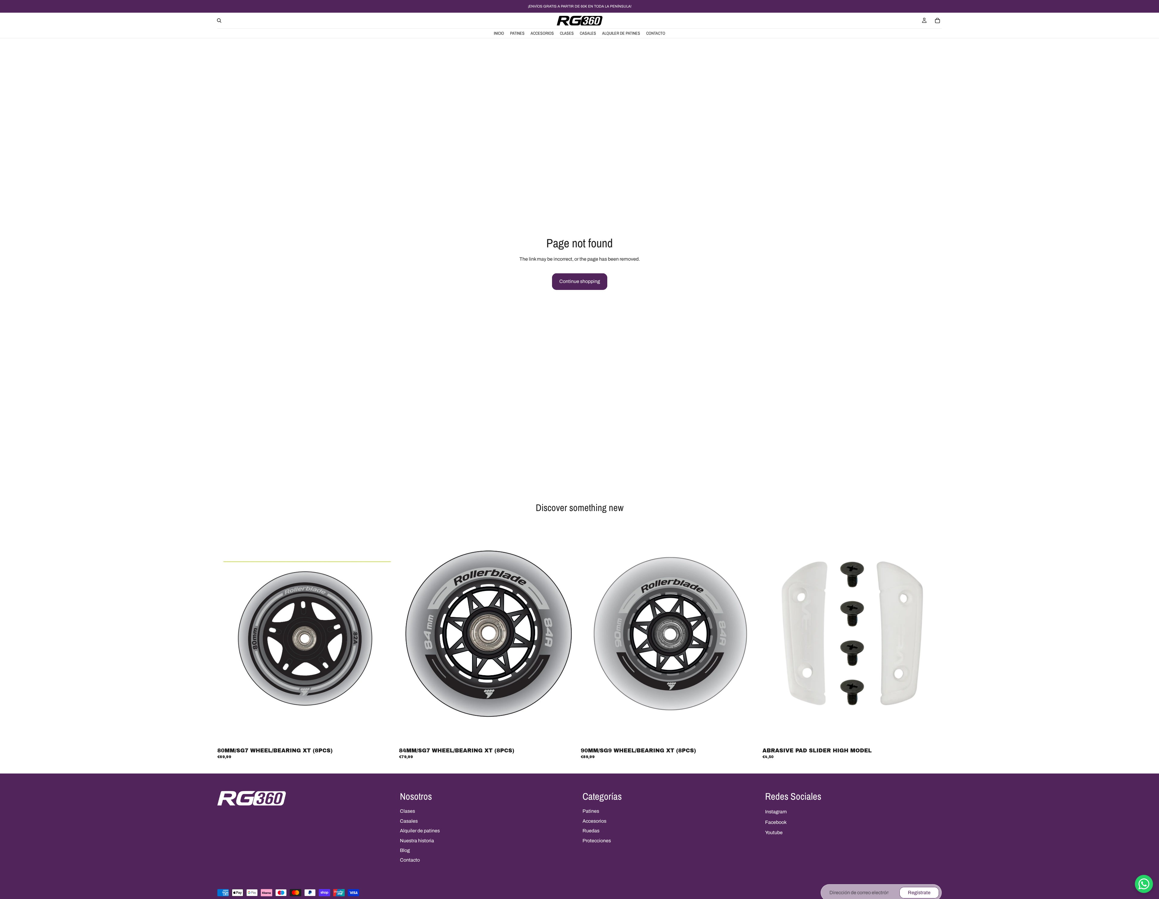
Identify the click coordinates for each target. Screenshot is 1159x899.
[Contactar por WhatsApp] (1144, 884)
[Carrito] (937, 20)
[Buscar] (219, 20)
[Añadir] (387, 736)
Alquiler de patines (420, 830)
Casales (409, 821)
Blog (405, 850)
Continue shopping (579, 281)
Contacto (410, 859)
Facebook (776, 822)
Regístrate (919, 892)
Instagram (776, 811)
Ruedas (591, 830)
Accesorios (594, 821)
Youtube (774, 832)
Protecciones (597, 840)
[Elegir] (932, 736)
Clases (407, 811)
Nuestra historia (417, 840)
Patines (591, 811)
